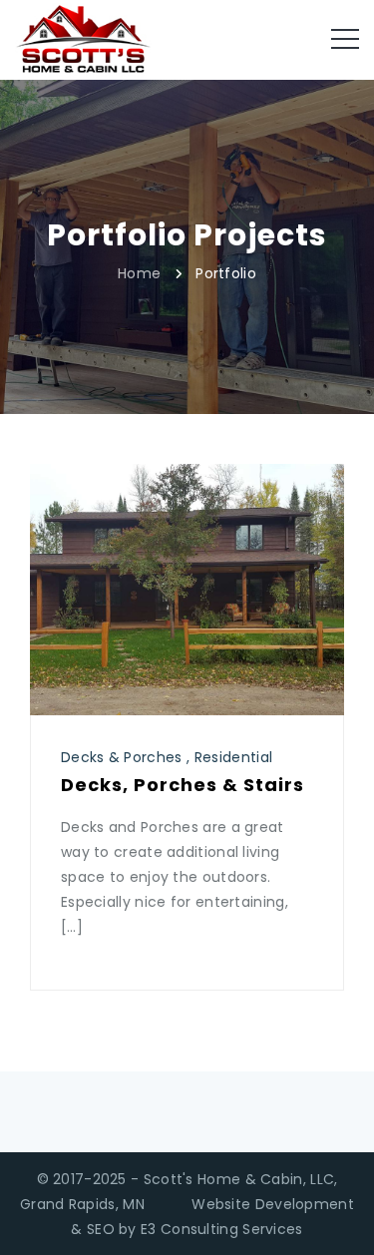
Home (139, 272)
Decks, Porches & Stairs (182, 784)
